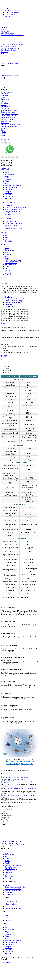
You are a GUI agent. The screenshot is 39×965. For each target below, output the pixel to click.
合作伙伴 (8, 199)
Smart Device (9, 227)
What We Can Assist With (13, 185)
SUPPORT (8, 16)
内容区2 (7, 177)
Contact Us (8, 241)
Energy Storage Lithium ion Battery (16, 207)
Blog (6, 235)
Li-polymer (8, 213)
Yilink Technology (11, 189)
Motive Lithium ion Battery (13, 209)
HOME (7, 9)
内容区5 (7, 181)
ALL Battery (9, 215)
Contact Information (11, 187)
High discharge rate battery (13, 223)
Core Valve (8, 193)
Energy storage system (12, 221)
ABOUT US (9, 11)
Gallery (7, 237)
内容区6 (7, 184)
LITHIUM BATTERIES (13, 12)
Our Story (8, 194)
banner (7, 172)
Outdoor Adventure (11, 225)
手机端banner (9, 175)
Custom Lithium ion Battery (13, 211)
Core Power (8, 206)
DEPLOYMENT (10, 14)
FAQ (6, 239)
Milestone (8, 179)
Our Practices (9, 196)
